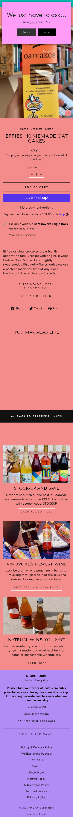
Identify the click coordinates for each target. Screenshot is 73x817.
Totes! (26, 32)
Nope (46, 32)
